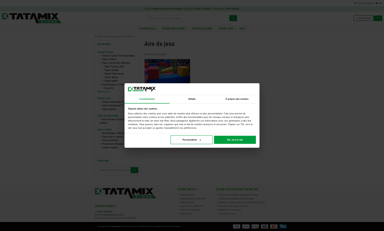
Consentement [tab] (147, 99)
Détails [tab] (192, 99)
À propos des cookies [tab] (237, 99)
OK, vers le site (235, 139)
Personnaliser (190, 139)
